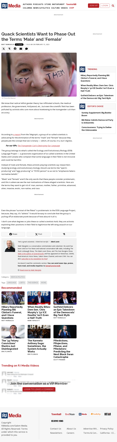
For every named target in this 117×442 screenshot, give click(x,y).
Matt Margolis (7, 44)
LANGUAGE (11, 283)
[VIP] (71, 7)
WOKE (43, 283)
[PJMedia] (10, 6)
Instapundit (58, 4)
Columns (27, 8)
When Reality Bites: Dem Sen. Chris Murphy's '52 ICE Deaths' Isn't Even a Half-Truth (39, 312)
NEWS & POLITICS (18, 277)
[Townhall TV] (72, 4)
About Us (71, 428)
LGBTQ (22, 283)
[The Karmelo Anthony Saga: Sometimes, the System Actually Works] (39, 331)
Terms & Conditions (91, 432)
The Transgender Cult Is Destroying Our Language (39, 145)
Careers (70, 432)
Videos (64, 8)
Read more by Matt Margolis (30, 270)
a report (17, 134)
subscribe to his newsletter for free (34, 259)
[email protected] (53, 266)
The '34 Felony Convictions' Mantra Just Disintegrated (9, 344)
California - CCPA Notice (108, 432)
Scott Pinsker (59, 360)
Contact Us (55, 428)
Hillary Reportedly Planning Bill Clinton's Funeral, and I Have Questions (12, 312)
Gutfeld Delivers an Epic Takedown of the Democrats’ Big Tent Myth (64, 311)
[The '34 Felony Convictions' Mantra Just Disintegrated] (13, 331)
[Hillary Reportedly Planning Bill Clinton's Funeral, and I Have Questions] (13, 297)
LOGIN (105, 5)
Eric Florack (6, 351)
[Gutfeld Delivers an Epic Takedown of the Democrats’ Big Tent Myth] (65, 297)
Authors (27, 4)
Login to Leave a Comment (39, 389)
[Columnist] (10, 246)
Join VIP (93, 5)
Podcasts (38, 4)
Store (48, 4)
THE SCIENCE (33, 283)
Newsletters (56, 432)
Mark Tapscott (34, 320)
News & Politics (41, 8)
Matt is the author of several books (31, 254)
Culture (55, 8)
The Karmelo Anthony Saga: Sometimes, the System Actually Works (37, 346)
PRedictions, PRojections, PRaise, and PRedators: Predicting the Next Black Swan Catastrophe (63, 348)
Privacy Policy (106, 428)
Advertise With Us (91, 428)
